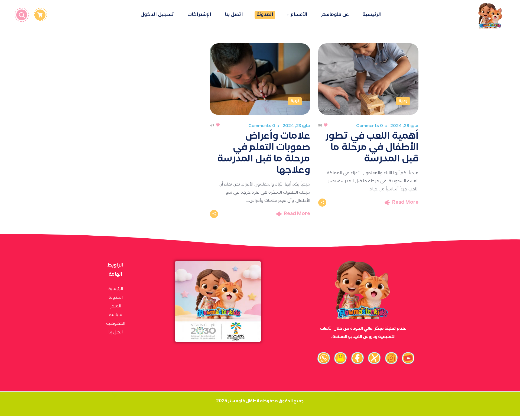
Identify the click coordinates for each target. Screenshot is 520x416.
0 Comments (369, 126)
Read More (405, 202)
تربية (295, 101)
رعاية (403, 101)
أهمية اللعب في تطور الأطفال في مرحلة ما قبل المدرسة (371, 147)
